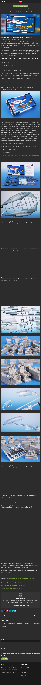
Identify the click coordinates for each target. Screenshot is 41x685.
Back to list (20, 616)
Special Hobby (23, 6)
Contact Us (24, 672)
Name (3, 639)
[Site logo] (20, 1)
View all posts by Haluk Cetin (20, 605)
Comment (4, 626)
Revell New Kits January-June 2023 (11, 583)
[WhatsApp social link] (12, 611)
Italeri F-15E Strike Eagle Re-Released (11, 588)
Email (3, 644)
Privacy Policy (25, 667)
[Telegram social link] (15, 611)
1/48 (15, 6)
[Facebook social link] (2, 611)
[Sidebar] (1, 207)
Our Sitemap (24, 675)
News (17, 6)
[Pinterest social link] (7, 611)
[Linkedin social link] (10, 611)
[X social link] (4, 611)
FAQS (22, 677)
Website (3, 648)
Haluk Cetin (14, 11)
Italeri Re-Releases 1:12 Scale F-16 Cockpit (13, 585)
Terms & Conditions (26, 670)
